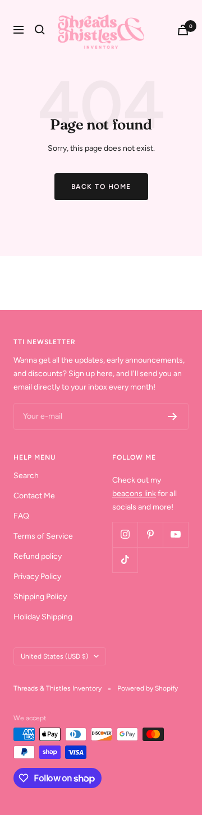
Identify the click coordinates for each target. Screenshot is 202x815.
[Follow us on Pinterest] (150, 534)
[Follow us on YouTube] (175, 534)
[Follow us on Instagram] (124, 534)
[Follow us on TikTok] (124, 559)
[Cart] (183, 30)
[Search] (40, 30)
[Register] (172, 416)
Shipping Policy (40, 596)
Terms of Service (43, 536)
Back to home (101, 187)
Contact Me (34, 496)
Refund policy (37, 556)
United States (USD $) (54, 656)
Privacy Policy (37, 576)
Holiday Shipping (42, 617)
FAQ (21, 516)
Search (26, 475)
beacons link (134, 493)
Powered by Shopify (147, 688)
